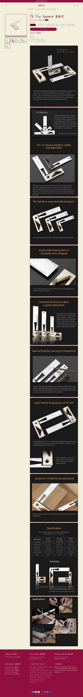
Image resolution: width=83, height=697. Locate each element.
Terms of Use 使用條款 (11, 672)
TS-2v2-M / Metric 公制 (52, 24)
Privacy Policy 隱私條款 (12, 667)
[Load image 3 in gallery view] (18, 40)
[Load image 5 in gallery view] (7, 45)
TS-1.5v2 (40, 24)
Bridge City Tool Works (37, 657)
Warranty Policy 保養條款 (12, 673)
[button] (6, 5)
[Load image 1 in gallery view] (7, 40)
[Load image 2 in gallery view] (13, 40)
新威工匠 (39, 694)
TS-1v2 (33, 24)
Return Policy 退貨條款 (11, 668)
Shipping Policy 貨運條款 (12, 670)
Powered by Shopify (44, 694)
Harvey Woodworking (35, 658)
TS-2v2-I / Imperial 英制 (67, 24)
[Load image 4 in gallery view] (24, 40)
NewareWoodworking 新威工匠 (13, 657)
